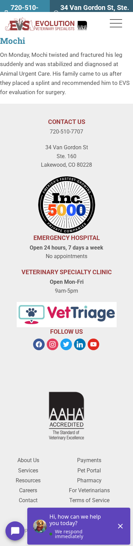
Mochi (12, 40)
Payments (89, 460)
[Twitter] (66, 344)
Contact (28, 500)
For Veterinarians (89, 490)
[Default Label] (80, 344)
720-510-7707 (66, 131)
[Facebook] (39, 344)
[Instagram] (52, 344)
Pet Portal (89, 470)
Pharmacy (89, 480)
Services (28, 470)
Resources (28, 480)
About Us (28, 460)
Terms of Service (89, 500)
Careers (28, 490)
